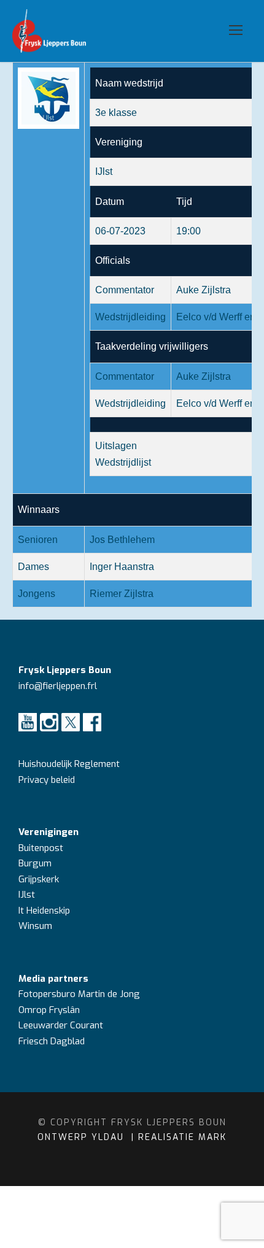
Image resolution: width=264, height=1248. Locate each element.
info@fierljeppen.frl (57, 686)
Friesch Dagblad (52, 1041)
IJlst (26, 894)
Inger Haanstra (122, 566)
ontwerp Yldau (82, 1137)
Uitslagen (116, 446)
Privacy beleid (46, 780)
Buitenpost (40, 848)
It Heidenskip (44, 910)
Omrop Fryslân (50, 1010)
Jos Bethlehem (122, 539)
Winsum (35, 926)
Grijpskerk (38, 879)
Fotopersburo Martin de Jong (79, 994)
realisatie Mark (182, 1137)
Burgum (35, 863)
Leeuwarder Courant (62, 1025)
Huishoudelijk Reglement (70, 764)
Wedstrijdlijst (123, 462)
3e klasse (116, 112)
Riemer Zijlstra (121, 593)
